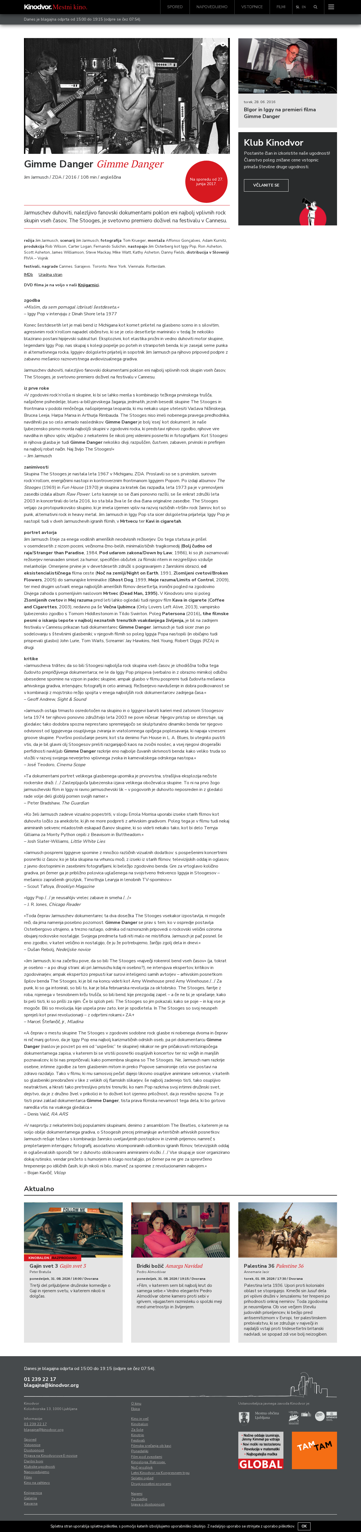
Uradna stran (50, 274)
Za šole (137, 1429)
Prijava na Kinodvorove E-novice (50, 1455)
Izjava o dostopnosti (148, 1504)
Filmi (281, 7)
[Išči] (315, 7)
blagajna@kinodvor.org (51, 1385)
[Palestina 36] (287, 1230)
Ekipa (135, 1408)
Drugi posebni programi (151, 1483)
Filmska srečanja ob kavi (151, 1445)
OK (304, 1526)
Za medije (139, 1499)
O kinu (136, 1403)
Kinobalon (38, 1258)
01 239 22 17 (40, 1379)
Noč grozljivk (142, 1467)
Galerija (30, 1498)
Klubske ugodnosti (39, 1466)
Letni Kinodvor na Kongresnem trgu (160, 1472)
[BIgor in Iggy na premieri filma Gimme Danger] (287, 66)
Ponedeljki (139, 1451)
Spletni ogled (142, 1478)
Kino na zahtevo (37, 1482)
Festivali (138, 1440)
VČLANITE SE (266, 185)
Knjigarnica (33, 1492)
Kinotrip (137, 1435)
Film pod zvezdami (146, 1456)
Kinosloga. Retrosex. (148, 1462)
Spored (175, 7)
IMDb (28, 274)
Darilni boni (33, 1461)
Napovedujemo (212, 7)
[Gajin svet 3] (73, 1230)
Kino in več (140, 1418)
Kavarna (31, 1503)
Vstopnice (252, 7)
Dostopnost (34, 1450)
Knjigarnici (88, 285)
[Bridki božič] (180, 1230)
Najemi (136, 1493)
